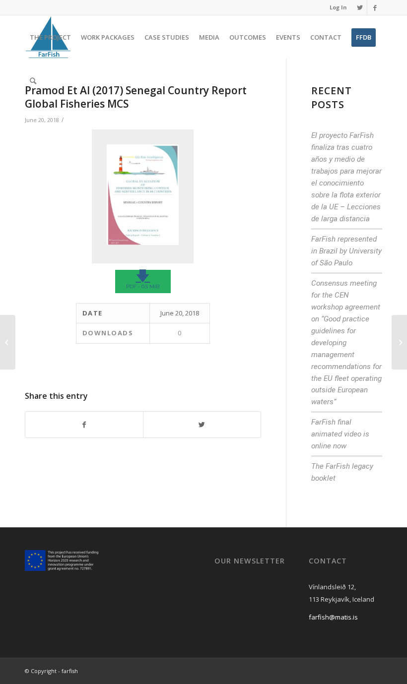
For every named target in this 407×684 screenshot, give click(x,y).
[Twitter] (359, 7)
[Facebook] (374, 7)
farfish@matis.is (333, 617)
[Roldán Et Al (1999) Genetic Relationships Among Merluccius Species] (7, 342)
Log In (338, 7)
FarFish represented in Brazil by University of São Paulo (346, 251)
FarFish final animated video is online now (340, 434)
